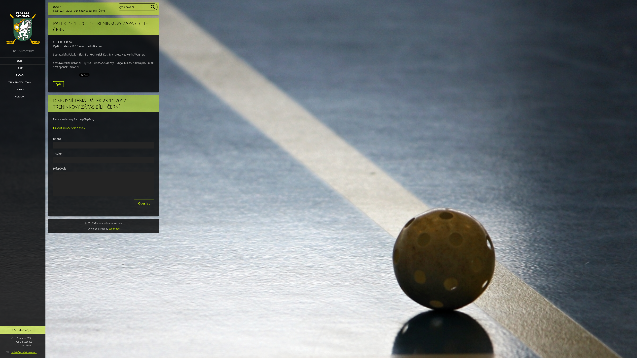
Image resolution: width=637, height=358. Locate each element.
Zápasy (20, 75)
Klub (20, 68)
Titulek (57, 153)
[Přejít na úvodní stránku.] (22, 24)
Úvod (20, 60)
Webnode (114, 228)
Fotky (20, 89)
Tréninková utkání (20, 82)
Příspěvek (59, 168)
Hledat (153, 6)
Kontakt (20, 96)
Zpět (58, 84)
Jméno (57, 139)
